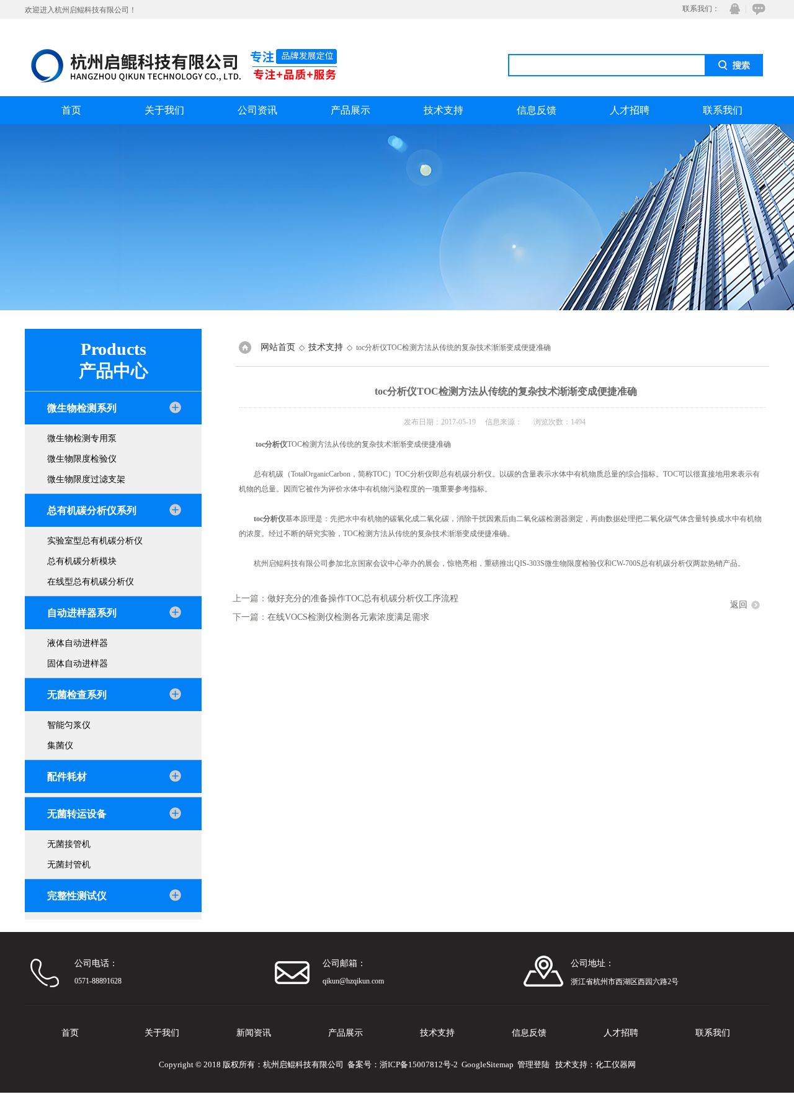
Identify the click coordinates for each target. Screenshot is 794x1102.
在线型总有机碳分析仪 (90, 581)
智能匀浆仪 (69, 725)
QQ (732, 9)
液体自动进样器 (77, 643)
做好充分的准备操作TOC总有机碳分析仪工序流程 (362, 598)
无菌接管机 (69, 844)
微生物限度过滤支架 (86, 479)
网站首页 (278, 347)
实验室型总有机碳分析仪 (95, 540)
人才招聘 (629, 110)
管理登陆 (533, 1064)
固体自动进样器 (77, 663)
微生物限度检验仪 (82, 459)
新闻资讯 (253, 1032)
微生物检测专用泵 (82, 438)
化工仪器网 (616, 1064)
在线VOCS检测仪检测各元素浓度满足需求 (348, 617)
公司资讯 (257, 110)
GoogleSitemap (488, 1064)
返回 (738, 604)
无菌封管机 (69, 864)
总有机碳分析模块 (82, 561)
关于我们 (164, 110)
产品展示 (350, 110)
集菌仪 (60, 745)
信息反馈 (536, 110)
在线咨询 (756, 9)
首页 (71, 110)
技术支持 (443, 110)
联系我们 (723, 110)
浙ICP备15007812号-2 (419, 1064)
